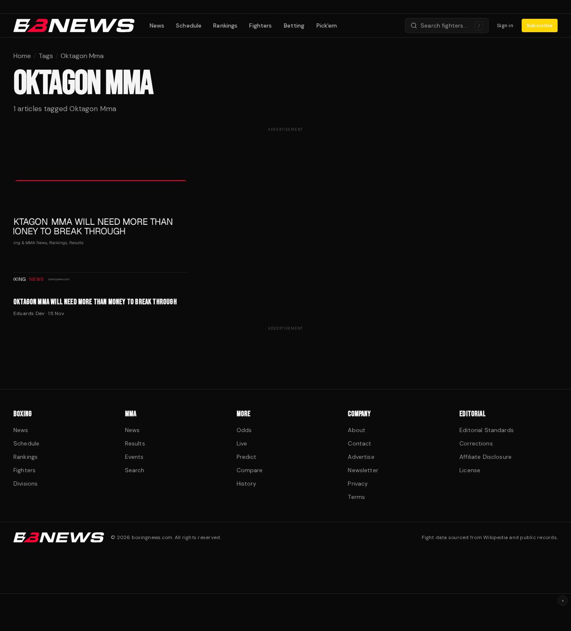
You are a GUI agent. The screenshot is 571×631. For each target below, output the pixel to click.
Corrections (476, 443)
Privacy (358, 483)
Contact (359, 443)
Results (135, 443)
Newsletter (363, 470)
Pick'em (326, 25)
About (356, 430)
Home (22, 55)
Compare (250, 470)
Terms (356, 497)
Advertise (361, 457)
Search (135, 470)
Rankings (225, 25)
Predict (247, 457)
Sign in (505, 25)
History (247, 483)
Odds (244, 430)
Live (242, 443)
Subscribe (540, 25)
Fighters (260, 25)
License (469, 470)
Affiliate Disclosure (485, 457)
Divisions (25, 483)
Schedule (188, 25)
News (157, 25)
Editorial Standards (486, 430)
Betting (294, 25)
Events (134, 457)
